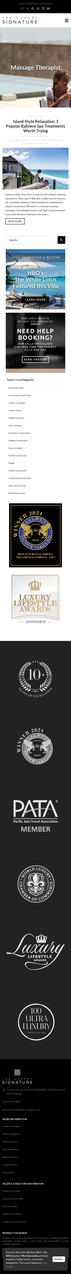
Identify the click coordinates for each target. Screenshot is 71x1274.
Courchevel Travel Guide (20, 395)
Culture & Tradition (17, 403)
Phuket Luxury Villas (11, 1191)
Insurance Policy (9, 1164)
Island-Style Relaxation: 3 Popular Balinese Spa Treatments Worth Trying (35, 126)
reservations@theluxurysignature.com (23, 1109)
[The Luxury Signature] (18, 20)
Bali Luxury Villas (9, 1206)
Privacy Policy (8, 1172)
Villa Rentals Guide (17, 493)
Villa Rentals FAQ (10, 1141)
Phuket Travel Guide (17, 470)
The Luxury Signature (37, 136)
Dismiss (58, 1259)
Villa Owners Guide (17, 485)
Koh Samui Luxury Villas (12, 1198)
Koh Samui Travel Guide (19, 433)
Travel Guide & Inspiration (20, 478)
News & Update (15, 448)
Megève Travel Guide (18, 440)
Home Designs (15, 425)
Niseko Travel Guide (17, 455)
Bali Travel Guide (18, 140)
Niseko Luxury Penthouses (14, 1221)
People (12, 463)
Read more (15, 221)
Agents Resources (10, 1157)
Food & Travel (15, 410)
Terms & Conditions (11, 1134)
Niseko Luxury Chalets (12, 1214)
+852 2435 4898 (13, 1101)
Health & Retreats (42, 140)
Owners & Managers (11, 1126)
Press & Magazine (10, 1149)
